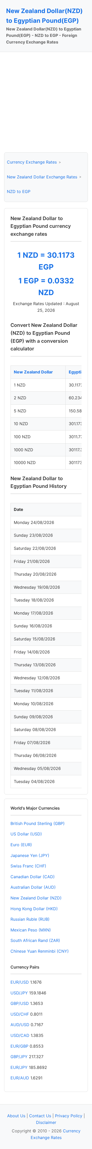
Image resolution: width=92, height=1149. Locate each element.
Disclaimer (46, 1122)
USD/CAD (19, 1035)
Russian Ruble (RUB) (30, 919)
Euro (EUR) (21, 844)
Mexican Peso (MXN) (30, 929)
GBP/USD (19, 1003)
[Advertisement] (46, 102)
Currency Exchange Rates (32, 162)
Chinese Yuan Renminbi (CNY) (39, 951)
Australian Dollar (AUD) (33, 887)
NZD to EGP (18, 191)
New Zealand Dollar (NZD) (36, 897)
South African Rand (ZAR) (35, 940)
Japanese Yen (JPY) (29, 855)
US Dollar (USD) (26, 833)
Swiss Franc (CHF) (28, 865)
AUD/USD (19, 1024)
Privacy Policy (68, 1115)
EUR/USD (19, 982)
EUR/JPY (19, 1067)
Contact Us (40, 1115)
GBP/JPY (19, 1056)
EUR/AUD (19, 1077)
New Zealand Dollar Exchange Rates (42, 176)
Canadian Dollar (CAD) (32, 876)
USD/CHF (19, 1014)
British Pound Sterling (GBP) (37, 823)
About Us (16, 1115)
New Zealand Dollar (33, 371)
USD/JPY (19, 992)
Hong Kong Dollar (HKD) (34, 908)
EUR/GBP (19, 1046)
